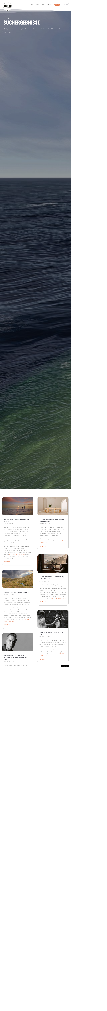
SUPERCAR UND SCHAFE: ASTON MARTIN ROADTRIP (16, 592)
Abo (43, 5)
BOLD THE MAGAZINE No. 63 (17, 554)
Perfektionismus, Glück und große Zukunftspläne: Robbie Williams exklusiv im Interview (16, 657)
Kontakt (49, 5)
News (32, 5)
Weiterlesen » (7, 561)
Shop (37, 5)
